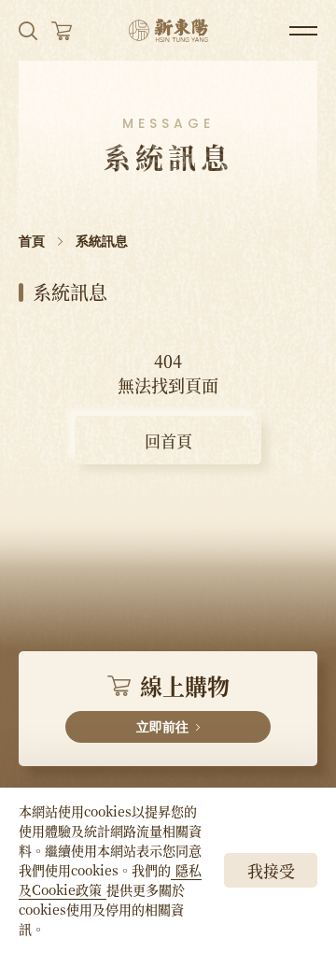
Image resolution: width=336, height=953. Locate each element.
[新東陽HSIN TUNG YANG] (168, 30)
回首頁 (168, 440)
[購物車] (61, 30)
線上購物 (182, 701)
